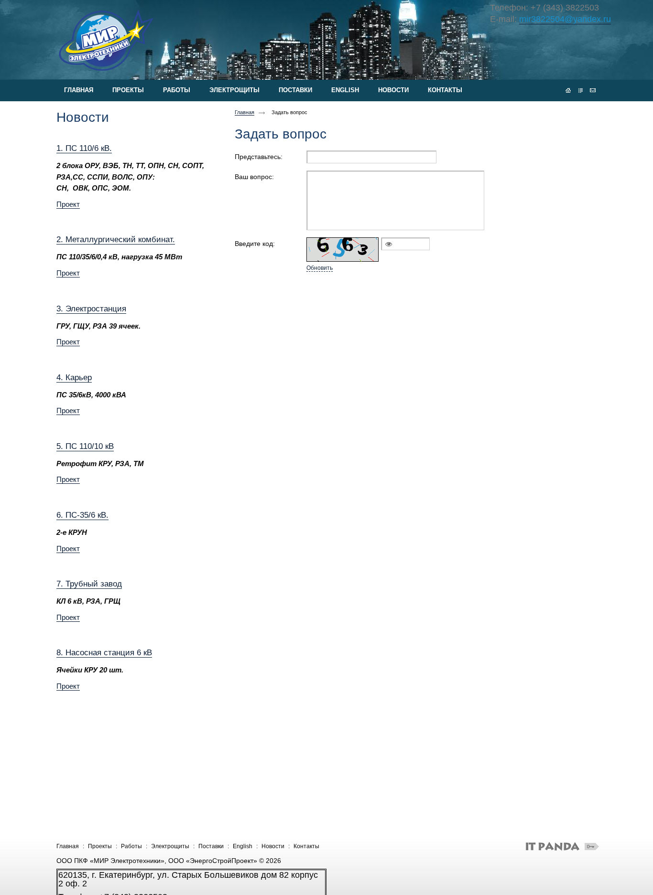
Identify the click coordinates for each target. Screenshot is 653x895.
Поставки (211, 846)
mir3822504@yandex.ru (565, 19)
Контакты (306, 846)
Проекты (100, 846)
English (242, 846)
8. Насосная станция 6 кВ (104, 652)
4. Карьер (74, 377)
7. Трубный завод (89, 583)
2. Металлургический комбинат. (115, 239)
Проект (68, 204)
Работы (131, 846)
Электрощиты (170, 846)
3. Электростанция (91, 308)
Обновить (319, 268)
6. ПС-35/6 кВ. (82, 515)
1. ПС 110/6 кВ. (84, 148)
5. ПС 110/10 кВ (85, 446)
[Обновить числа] (342, 249)
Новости (272, 846)
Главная (244, 112)
